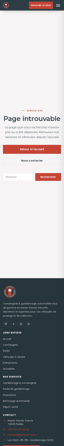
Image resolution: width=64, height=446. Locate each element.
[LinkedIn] (21, 324)
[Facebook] (13, 324)
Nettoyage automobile (16, 401)
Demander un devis (41, 5)
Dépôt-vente (10, 407)
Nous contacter (32, 161)
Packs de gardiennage (16, 389)
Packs (6, 350)
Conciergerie (10, 345)
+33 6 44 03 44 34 (18, 429)
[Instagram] (6, 324)
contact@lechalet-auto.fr (23, 434)
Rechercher (48, 177)
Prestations (9, 395)
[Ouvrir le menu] (58, 5)
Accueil (7, 339)
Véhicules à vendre (14, 357)
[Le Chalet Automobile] (10, 292)
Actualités (9, 368)
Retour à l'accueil (32, 149)
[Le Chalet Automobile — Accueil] (13, 5)
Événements (10, 362)
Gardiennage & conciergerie (19, 383)
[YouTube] (29, 324)
